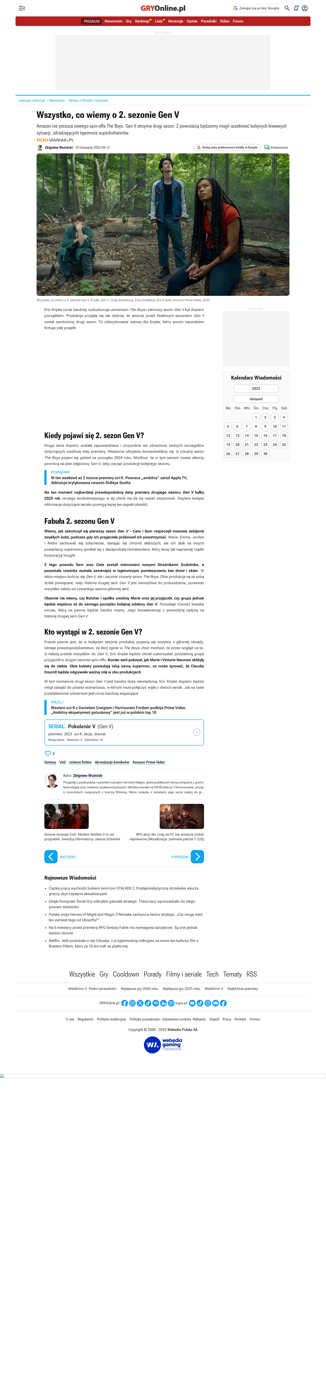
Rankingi (142, 21)
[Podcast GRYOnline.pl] (155, 1003)
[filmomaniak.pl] (55, 140)
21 (247, 445)
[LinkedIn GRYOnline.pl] (163, 1003)
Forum (238, 21)
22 (256, 445)
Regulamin (85, 1019)
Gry (129, 21)
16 (265, 435)
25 (284, 445)
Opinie (192, 21)
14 (247, 435)
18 (284, 435)
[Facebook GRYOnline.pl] (124, 1003)
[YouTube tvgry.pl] (192, 1003)
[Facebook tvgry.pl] (223, 1003)
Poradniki (208, 21)
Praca (227, 1019)
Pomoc (255, 1019)
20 (238, 445)
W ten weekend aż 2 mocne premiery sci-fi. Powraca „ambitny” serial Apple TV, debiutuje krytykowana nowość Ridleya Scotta (119, 480)
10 (275, 426)
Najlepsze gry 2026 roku (139, 989)
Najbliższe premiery (243, 989)
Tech (212, 974)
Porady (153, 974)
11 (284, 426)
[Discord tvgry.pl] (215, 1003)
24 (275, 445)
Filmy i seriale (184, 974)
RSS (251, 974)
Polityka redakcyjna (111, 1019)
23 (265, 445)
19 (228, 445)
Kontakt (240, 1019)
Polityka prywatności (145, 1019)
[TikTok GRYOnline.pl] (148, 1003)
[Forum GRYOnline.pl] (171, 1003)
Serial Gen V (124, 732)
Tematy (232, 974)
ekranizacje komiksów (112, 762)
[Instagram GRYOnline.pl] (132, 1003)
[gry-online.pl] (163, 8)
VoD (62, 762)
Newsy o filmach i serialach (88, 100)
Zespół (214, 1019)
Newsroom (113, 21)
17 (275, 435)
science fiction (80, 762)
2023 (256, 388)
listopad (256, 399)
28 (247, 454)
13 (238, 435)
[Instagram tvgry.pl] (207, 1003)
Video (224, 21)
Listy (159, 21)
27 (238, 454)
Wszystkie (82, 974)
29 (256, 454)
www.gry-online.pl (32, 100)
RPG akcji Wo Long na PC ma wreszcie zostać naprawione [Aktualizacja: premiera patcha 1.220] (165, 834)
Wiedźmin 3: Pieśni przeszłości (92, 989)
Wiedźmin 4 (214, 989)
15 (256, 435)
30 (265, 454)
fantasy (50, 762)
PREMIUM (92, 21)
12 (228, 435)
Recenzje (175, 21)
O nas (70, 1019)
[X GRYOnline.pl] (140, 1003)
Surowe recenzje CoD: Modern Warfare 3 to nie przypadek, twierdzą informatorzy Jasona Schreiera (83, 834)
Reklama (199, 1019)
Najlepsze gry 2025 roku (181, 989)
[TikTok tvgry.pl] (200, 1003)
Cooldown (126, 974)
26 (228, 454)
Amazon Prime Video (149, 762)
